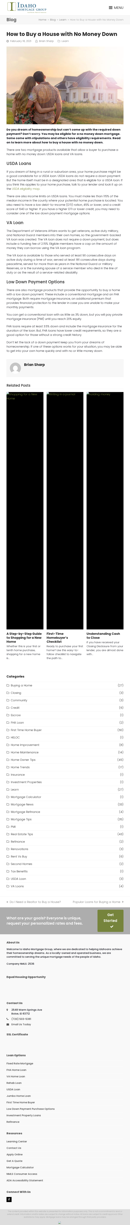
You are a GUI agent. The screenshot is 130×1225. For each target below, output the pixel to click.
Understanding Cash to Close (103, 636)
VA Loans (17, 886)
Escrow (16, 715)
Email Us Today (21, 1024)
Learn (65, 41)
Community (19, 700)
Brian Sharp (46, 41)
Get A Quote (14, 1161)
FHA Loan (17, 723)
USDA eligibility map (26, 189)
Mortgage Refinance (25, 812)
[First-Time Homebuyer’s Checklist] (65, 510)
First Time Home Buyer (26, 730)
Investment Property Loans (23, 1115)
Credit (15, 708)
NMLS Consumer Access (21, 1174)
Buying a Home (21, 685)
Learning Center (16, 1141)
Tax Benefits (19, 871)
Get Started (110, 917)
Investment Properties (26, 782)
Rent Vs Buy (19, 856)
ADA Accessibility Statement (24, 1180)
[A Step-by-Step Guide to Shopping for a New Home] (24, 510)
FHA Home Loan (16, 1070)
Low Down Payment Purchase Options (30, 1109)
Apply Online (14, 1154)
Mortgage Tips (21, 819)
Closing (16, 693)
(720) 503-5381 (21, 1019)
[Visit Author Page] (15, 368)
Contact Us (13, 1148)
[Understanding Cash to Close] (105, 510)
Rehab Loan (14, 1083)
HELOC (15, 737)
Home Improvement (25, 745)
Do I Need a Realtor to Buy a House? (33, 902)
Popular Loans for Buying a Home (96, 902)
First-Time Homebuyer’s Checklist (57, 638)
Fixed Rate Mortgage (19, 1063)
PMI (13, 827)
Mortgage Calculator (26, 797)
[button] (116, 7)
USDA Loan (18, 879)
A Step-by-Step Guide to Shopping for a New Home (24, 638)
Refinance (18, 842)
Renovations (19, 849)
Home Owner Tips (23, 760)
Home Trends (20, 767)
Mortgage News (22, 804)
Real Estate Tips (22, 834)
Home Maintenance (25, 752)
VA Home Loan (15, 1076)
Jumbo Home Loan (18, 1096)
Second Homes (21, 864)
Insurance (18, 775)
